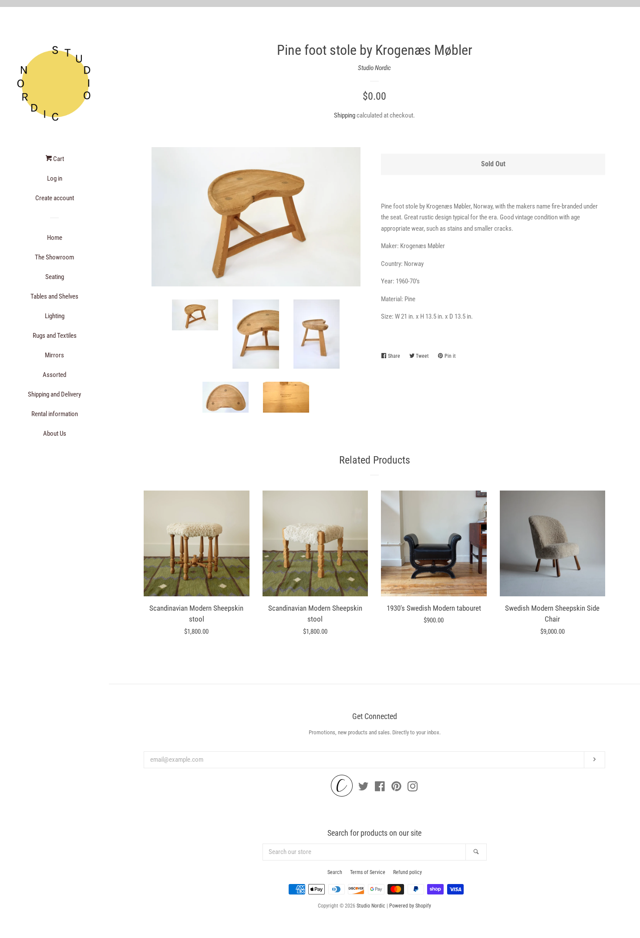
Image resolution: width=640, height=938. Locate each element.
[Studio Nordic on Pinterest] (396, 788)
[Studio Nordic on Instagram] (413, 788)
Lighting (54, 316)
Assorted (54, 375)
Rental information (54, 414)
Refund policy (407, 872)
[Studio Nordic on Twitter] (363, 788)
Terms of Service (367, 872)
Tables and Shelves (54, 296)
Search (334, 872)
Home (54, 238)
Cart (58, 159)
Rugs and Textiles (55, 336)
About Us (54, 433)
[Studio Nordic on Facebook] (379, 788)
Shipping (344, 115)
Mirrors (54, 355)
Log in (54, 178)
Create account (54, 198)
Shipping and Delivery (54, 394)
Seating (54, 277)
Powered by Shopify (410, 906)
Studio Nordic (374, 68)
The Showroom (54, 257)
